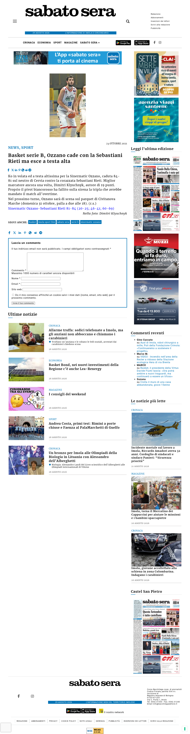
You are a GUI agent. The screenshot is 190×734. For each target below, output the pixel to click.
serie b (75, 222)
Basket (32, 222)
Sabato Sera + (90, 42)
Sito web (17, 289)
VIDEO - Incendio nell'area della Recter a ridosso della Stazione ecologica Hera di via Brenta (157, 359)
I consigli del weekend (67, 394)
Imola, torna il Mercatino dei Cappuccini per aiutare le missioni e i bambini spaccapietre (155, 515)
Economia (44, 42)
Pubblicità (155, 28)
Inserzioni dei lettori (160, 21)
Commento (19, 270)
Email (16, 284)
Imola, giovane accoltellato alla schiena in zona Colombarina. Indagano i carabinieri (154, 572)
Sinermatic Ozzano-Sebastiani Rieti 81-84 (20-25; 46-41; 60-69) (61, 208)
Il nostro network (113, 712)
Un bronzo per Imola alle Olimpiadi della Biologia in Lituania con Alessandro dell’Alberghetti (83, 457)
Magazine (71, 42)
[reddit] (26, 169)
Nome (16, 278)
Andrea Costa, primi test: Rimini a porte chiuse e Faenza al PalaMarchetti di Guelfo (84, 426)
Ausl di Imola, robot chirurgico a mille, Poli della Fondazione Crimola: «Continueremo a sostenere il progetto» (158, 346)
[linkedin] (16, 169)
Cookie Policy (68, 721)
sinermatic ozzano (91, 222)
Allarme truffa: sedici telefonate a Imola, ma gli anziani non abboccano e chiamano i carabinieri (86, 334)
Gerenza (100, 721)
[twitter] (12, 169)
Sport (57, 42)
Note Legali (86, 721)
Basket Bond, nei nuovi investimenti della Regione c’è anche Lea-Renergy (84, 367)
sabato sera (63, 222)
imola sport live (46, 222)
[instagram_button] (160, 42)
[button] (123, 19)
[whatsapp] (22, 169)
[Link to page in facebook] (19, 696)
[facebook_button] (154, 42)
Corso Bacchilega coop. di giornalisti (164, 689)
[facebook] (9, 169)
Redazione (155, 14)
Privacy (53, 721)
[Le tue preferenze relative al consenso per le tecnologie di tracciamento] (185, 729)
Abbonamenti (157, 18)
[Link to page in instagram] (32, 696)
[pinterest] (19, 169)
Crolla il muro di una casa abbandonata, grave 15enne (154, 383)
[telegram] (29, 169)
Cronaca (29, 42)
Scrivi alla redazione (160, 25)
